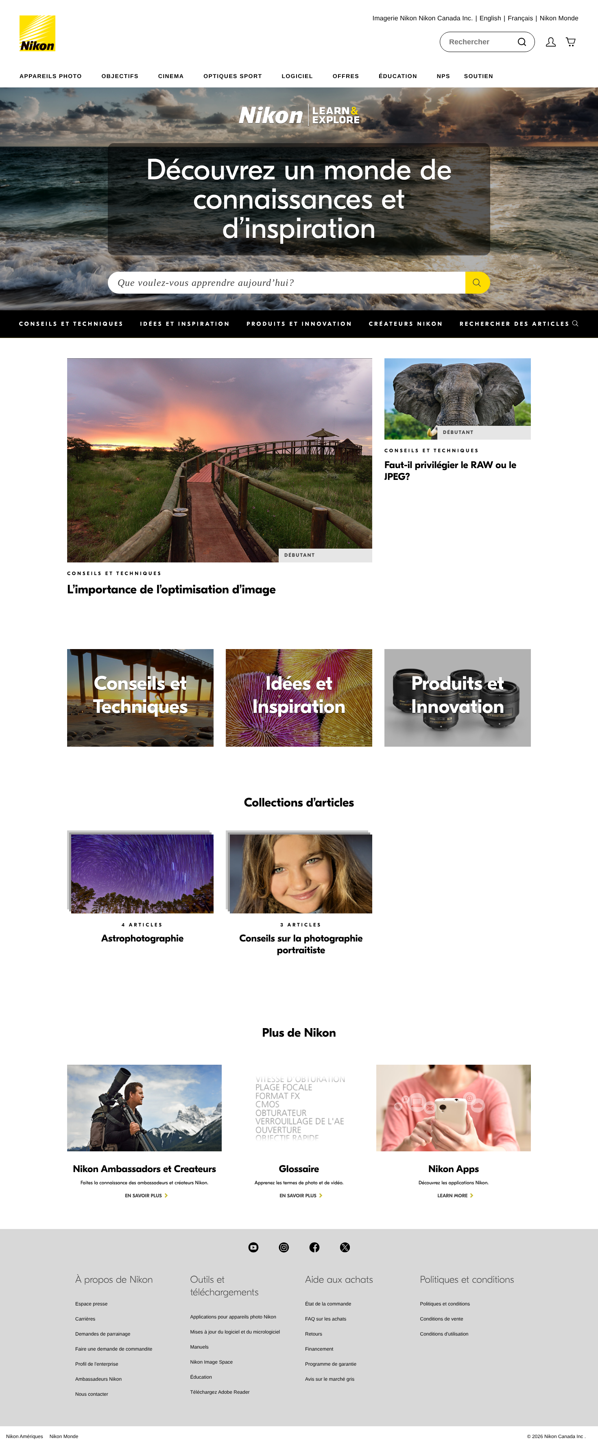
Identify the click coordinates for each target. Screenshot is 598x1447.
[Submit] (521, 41)
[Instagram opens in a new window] (284, 1247)
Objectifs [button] (120, 76)
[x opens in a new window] (345, 1247)
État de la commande (328, 1304)
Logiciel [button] (297, 76)
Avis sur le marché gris (329, 1379)
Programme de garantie (330, 1364)
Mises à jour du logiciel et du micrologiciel (235, 1332)
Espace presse (91, 1304)
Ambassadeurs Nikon (98, 1379)
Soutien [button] (478, 76)
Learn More (453, 1196)
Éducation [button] (398, 76)
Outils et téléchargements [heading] (224, 1286)
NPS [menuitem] (443, 76)
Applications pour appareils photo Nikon (233, 1317)
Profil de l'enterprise (96, 1364)
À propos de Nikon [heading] (114, 1280)
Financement (319, 1349)
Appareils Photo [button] (51, 76)
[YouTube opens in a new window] (253, 1247)
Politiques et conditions (445, 1304)
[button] (519, 324)
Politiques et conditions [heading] (467, 1280)
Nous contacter (91, 1394)
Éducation (201, 1377)
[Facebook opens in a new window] (314, 1247)
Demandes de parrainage (102, 1334)
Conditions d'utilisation (444, 1334)
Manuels (199, 1347)
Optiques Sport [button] (232, 76)
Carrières (85, 1319)
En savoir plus (143, 1196)
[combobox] (487, 42)
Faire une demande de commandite (113, 1349)
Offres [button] (346, 76)
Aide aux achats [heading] (339, 1280)
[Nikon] (40, 25)
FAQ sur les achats (325, 1319)
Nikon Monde (64, 1436)
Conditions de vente (441, 1319)
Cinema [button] (171, 76)
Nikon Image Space (211, 1362)
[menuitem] (61, 74)
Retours (313, 1334)
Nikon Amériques (24, 1436)
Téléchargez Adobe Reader (220, 1392)
